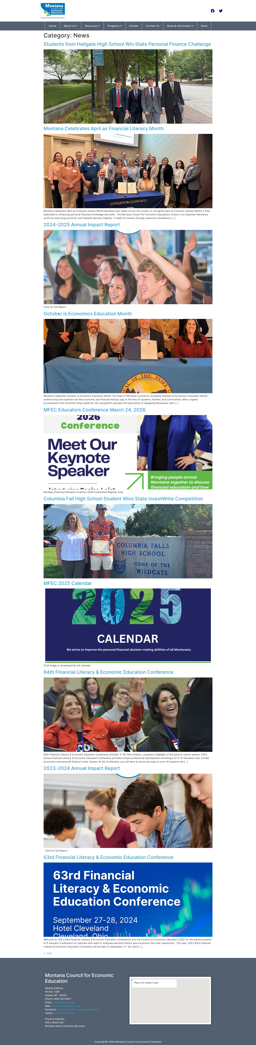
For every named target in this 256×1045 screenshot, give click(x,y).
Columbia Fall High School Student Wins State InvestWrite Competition (123, 499)
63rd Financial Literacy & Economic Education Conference (108, 857)
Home (52, 26)
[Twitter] (220, 10)
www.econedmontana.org (65, 1005)
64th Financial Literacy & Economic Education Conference (108, 672)
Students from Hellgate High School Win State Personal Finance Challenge (127, 44)
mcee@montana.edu (63, 1002)
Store (204, 26)
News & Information (179, 26)
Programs (113, 26)
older (48, 953)
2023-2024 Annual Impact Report (82, 768)
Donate (133, 26)
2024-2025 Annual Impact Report (82, 225)
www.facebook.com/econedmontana (78, 1009)
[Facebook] (212, 10)
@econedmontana (64, 1013)
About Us (69, 26)
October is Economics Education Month (88, 314)
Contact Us (152, 26)
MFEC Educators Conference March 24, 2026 (94, 410)
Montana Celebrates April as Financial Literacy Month (104, 128)
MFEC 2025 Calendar (68, 583)
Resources (91, 26)
